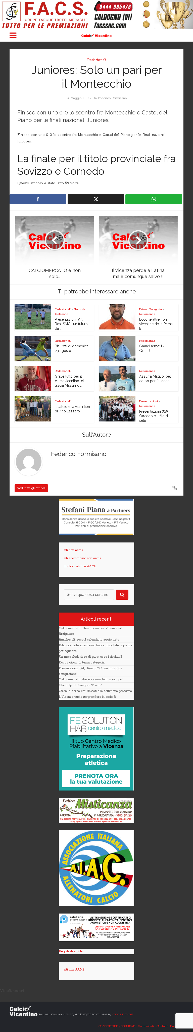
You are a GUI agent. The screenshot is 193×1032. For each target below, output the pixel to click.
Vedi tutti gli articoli (31, 488)
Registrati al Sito (71, 951)
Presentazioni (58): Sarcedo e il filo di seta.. (154, 415)
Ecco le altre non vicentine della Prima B (156, 323)
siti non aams (73, 550)
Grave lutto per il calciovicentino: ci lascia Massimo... (69, 380)
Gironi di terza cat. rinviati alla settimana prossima (95, 691)
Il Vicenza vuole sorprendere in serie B (87, 697)
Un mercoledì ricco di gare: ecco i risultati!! (90, 657)
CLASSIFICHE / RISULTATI (116, 1026)
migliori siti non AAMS (80, 566)
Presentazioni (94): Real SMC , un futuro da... (71, 323)
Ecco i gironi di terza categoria (82, 662)
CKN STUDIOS (122, 1014)
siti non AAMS (74, 970)
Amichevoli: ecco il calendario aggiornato (89, 640)
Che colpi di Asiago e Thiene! (80, 685)
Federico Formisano (112, 98)
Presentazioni (148, 401)
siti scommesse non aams (82, 558)
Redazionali (96, 60)
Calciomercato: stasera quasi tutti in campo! (91, 679)
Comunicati (146, 1026)
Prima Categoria (150, 309)
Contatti (162, 1026)
